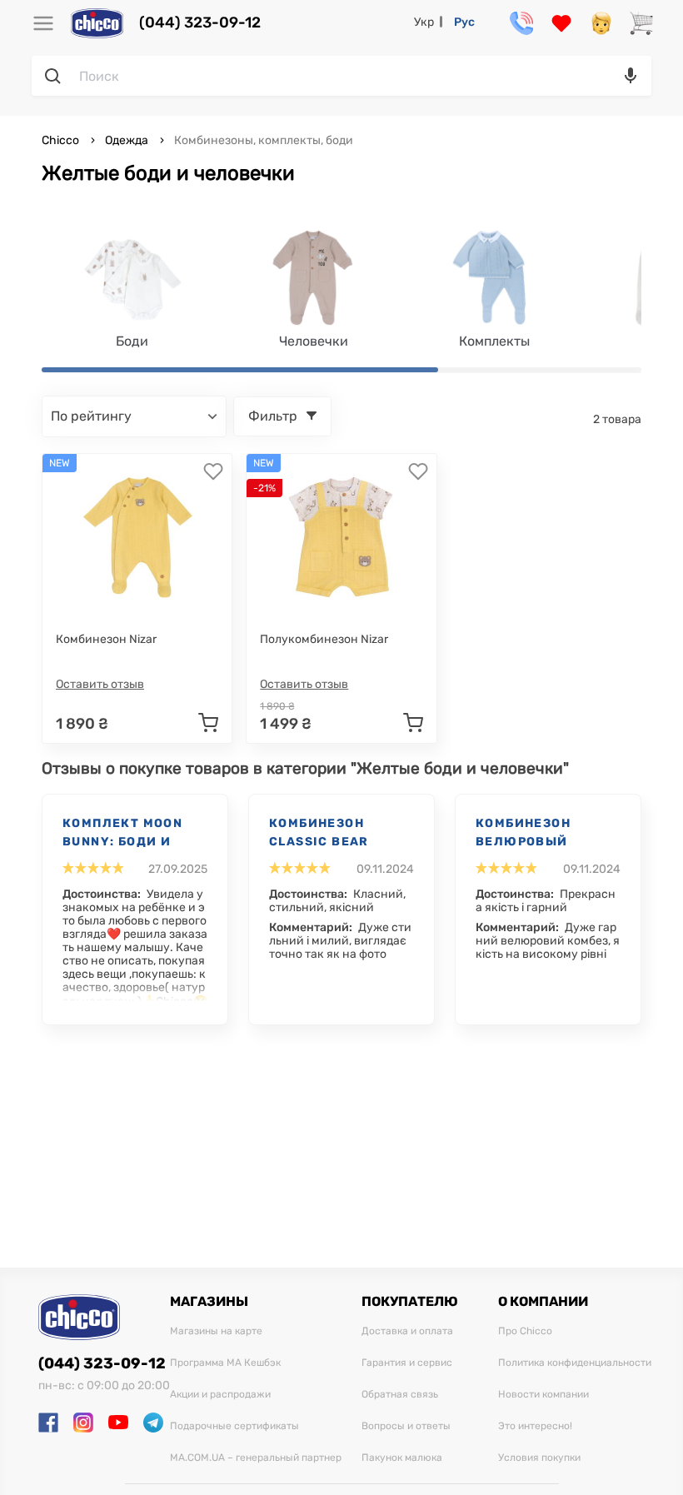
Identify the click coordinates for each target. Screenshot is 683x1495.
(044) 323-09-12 (200, 23)
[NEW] (137, 537)
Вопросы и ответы (406, 1426)
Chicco (62, 140)
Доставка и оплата (407, 1331)
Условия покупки (539, 1458)
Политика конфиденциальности (574, 1363)
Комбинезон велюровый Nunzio (523, 833)
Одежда (126, 140)
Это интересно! (535, 1426)
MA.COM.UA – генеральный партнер (256, 1458)
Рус (464, 22)
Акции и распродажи (220, 1394)
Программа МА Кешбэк (225, 1363)
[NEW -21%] (341, 537)
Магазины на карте (216, 1331)
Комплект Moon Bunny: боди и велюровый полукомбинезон (129, 833)
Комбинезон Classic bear (319, 832)
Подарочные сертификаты (234, 1426)
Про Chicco (525, 1331)
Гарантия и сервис (406, 1363)
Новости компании (543, 1394)
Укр (424, 22)
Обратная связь (399, 1394)
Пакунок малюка (401, 1458)
